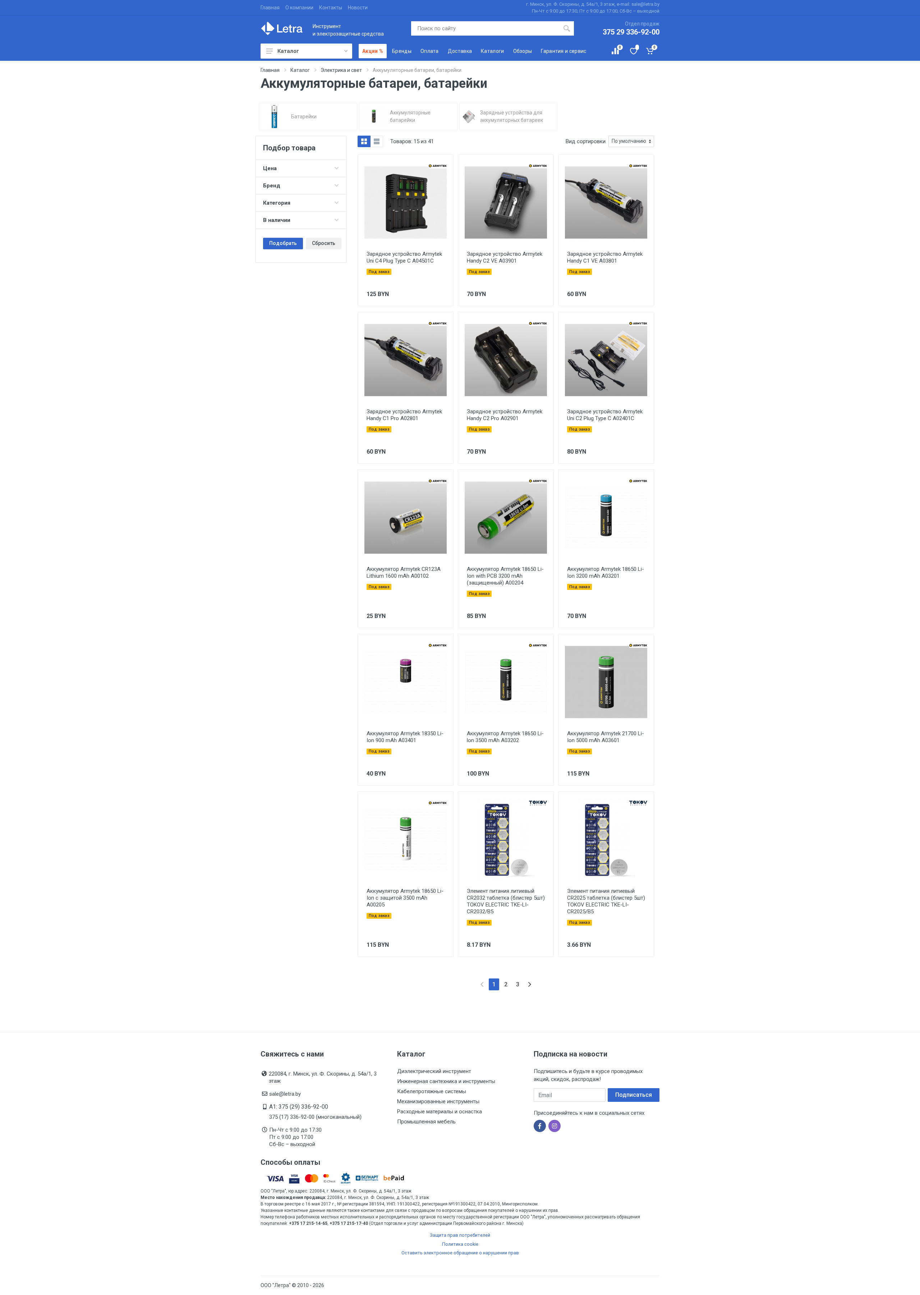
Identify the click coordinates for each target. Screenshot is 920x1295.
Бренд (271, 185)
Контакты (330, 7)
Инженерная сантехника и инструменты (446, 1081)
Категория (276, 203)
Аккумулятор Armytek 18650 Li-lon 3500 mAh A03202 (505, 737)
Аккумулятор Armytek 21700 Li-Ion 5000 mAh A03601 (605, 737)
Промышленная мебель (426, 1121)
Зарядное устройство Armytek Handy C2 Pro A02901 (504, 415)
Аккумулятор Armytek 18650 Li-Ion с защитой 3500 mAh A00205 (405, 898)
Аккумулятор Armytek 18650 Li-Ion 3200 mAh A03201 (605, 572)
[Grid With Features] (364, 141)
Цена (270, 168)
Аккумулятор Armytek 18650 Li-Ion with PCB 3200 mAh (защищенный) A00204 (505, 576)
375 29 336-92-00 (631, 32)
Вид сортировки (586, 141)
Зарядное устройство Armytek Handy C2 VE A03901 (504, 257)
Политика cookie (460, 1244)
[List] (376, 141)
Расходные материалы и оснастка (439, 1111)
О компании (299, 7)
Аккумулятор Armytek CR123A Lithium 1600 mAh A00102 (404, 572)
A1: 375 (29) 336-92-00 (298, 1106)
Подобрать (283, 243)
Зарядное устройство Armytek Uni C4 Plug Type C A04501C (404, 257)
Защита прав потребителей (460, 1235)
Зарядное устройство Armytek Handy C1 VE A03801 (605, 257)
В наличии (276, 220)
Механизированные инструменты (438, 1101)
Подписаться (633, 1094)
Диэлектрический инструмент (434, 1071)
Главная (270, 7)
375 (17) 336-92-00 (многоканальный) (315, 1117)
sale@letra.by (285, 1094)
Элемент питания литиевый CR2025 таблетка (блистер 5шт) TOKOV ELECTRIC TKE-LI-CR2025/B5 (606, 901)
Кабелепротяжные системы (431, 1091)
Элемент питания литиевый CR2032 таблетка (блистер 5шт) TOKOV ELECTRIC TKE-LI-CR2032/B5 (506, 901)
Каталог (288, 51)
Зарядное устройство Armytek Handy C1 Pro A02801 (404, 415)
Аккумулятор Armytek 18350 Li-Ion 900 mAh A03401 (405, 737)
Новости (358, 7)
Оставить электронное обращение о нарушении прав (460, 1252)
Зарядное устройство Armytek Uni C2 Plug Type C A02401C (605, 415)
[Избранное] (633, 51)
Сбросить (323, 243)
